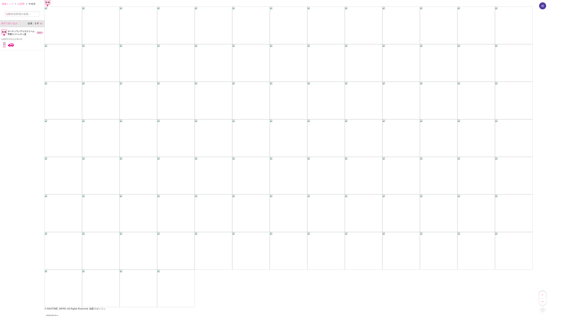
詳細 (39, 33)
